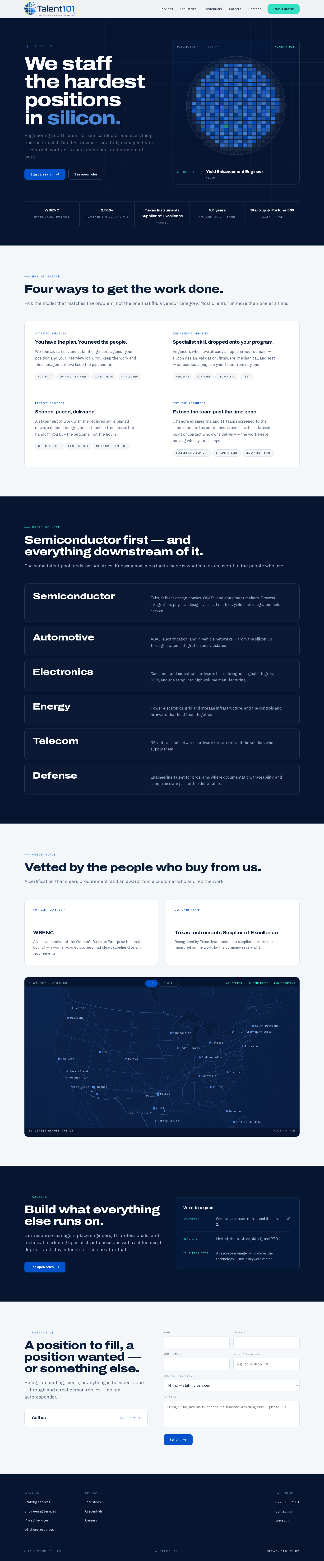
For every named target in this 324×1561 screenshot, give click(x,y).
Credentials (213, 9)
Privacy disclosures (283, 1551)
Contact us (283, 1511)
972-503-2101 (129, 1418)
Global (169, 983)
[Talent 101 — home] (49, 9)
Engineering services (40, 1511)
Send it (175, 1440)
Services (166, 9)
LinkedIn (282, 1520)
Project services (36, 1520)
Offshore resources (39, 1529)
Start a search (284, 9)
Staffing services (37, 1502)
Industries (188, 9)
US (151, 983)
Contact (254, 9)
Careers (235, 9)
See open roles (85, 174)
